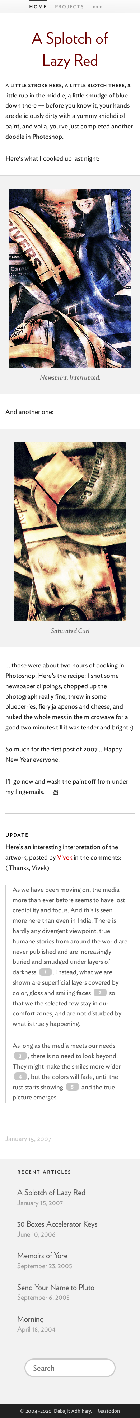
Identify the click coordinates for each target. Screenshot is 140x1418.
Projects (69, 6)
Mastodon (109, 1411)
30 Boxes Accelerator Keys (57, 1223)
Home (38, 6)
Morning (30, 1318)
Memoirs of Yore (42, 1255)
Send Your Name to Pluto (55, 1287)
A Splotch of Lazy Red (51, 1192)
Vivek (64, 857)
